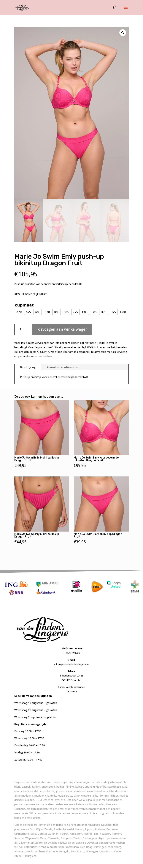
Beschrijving (28, 367)
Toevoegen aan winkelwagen (62, 329)
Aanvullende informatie (62, 367)
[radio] (19, 312)
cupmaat (24, 304)
